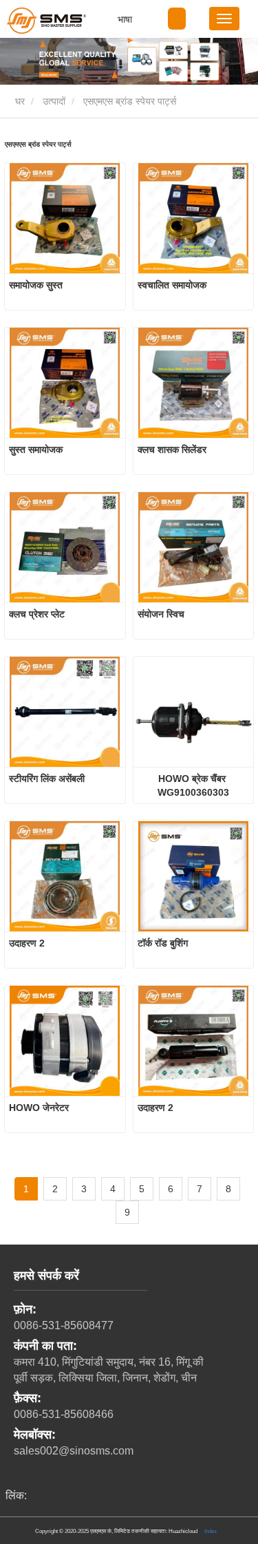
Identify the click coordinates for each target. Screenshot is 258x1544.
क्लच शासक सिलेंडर (172, 449)
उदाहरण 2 (27, 943)
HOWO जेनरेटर (39, 1107)
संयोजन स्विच (161, 614)
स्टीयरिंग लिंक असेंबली (47, 778)
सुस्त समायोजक (36, 449)
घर (18, 101)
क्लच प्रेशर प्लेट (37, 614)
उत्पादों (54, 101)
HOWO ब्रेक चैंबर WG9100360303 (193, 785)
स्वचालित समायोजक (172, 284)
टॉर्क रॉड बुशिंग (163, 943)
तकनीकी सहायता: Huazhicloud (164, 1530)
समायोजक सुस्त (36, 284)
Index (210, 1530)
